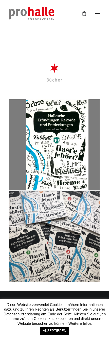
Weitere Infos (80, 323)
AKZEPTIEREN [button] (54, 331)
